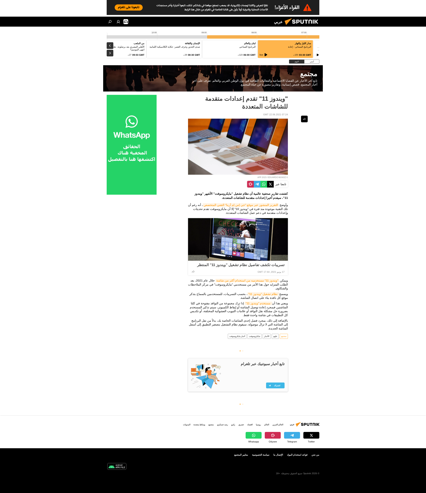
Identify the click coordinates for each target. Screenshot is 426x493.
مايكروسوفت (254, 336)
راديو (233, 424)
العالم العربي (277, 424)
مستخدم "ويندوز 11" (258, 303)
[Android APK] (117, 467)
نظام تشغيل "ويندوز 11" (263, 294)
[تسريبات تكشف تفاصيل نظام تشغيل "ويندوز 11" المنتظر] (238, 239)
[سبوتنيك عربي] (303, 25)
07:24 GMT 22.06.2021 (275, 114)
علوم (275, 336)
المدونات (186, 424)
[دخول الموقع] (118, 21)
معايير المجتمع (241, 454)
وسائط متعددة (199, 424)
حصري (241, 424)
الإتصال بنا (278, 454)
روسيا (258, 424)
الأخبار (266, 336)
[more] (193, 271)
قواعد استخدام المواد (297, 454)
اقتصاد (250, 424)
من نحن (315, 454)
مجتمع (283, 336)
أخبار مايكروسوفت (237, 336)
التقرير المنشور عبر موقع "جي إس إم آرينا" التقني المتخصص (241, 205)
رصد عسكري (222, 424)
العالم (266, 424)
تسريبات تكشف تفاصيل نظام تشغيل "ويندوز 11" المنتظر (241, 265)
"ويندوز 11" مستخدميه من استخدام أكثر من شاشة (247, 280)
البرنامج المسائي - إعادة (299, 46)
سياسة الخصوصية (260, 454)
